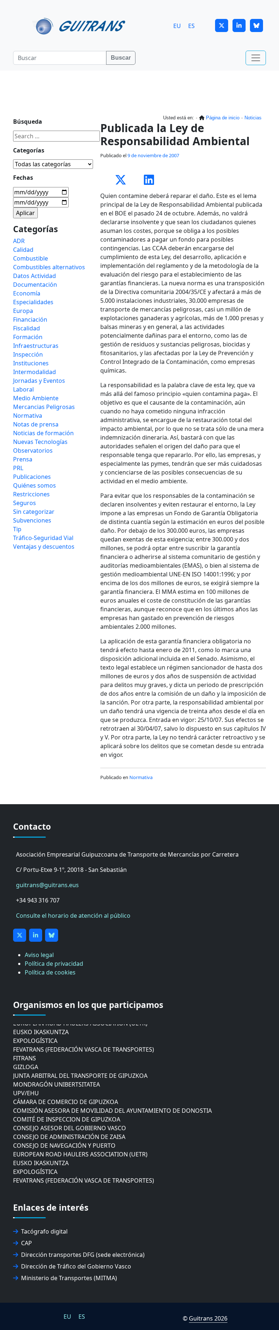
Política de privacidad (54, 964)
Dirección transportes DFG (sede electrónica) (83, 1255)
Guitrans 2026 (208, 1318)
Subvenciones (32, 520)
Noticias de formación (43, 433)
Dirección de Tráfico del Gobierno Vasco (76, 1266)
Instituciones (31, 363)
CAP (26, 1243)
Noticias (253, 117)
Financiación (30, 319)
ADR (19, 241)
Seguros (24, 503)
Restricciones (31, 494)
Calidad (23, 250)
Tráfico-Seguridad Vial (43, 538)
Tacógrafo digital (44, 1231)
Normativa (141, 777)
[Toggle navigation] (256, 58)
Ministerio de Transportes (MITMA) (69, 1278)
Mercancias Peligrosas (44, 407)
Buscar (121, 58)
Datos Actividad (34, 276)
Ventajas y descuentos (43, 547)
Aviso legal (39, 955)
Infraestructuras (35, 346)
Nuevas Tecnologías (40, 442)
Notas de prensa (35, 424)
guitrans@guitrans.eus (47, 885)
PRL (18, 468)
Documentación (35, 285)
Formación (28, 337)
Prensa (22, 459)
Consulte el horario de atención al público (73, 916)
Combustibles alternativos (49, 267)
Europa (23, 311)
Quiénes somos (34, 485)
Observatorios (33, 450)
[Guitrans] (80, 25)
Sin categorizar (33, 512)
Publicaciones (32, 477)
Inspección (28, 354)
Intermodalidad (34, 372)
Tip (17, 529)
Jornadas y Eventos (39, 381)
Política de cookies (50, 972)
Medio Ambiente (35, 398)
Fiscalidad (26, 328)
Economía (26, 293)
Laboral (23, 389)
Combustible (30, 258)
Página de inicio (222, 117)
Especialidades (33, 302)
